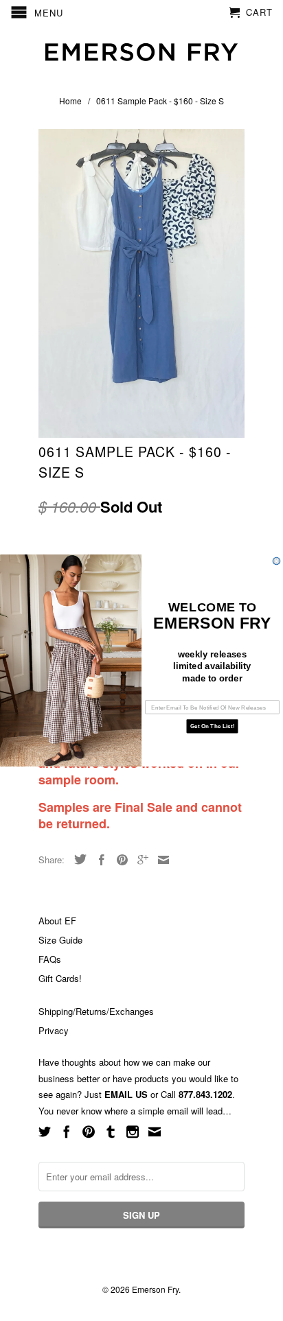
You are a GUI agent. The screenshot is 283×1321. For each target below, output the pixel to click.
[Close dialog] (276, 561)
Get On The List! (212, 726)
